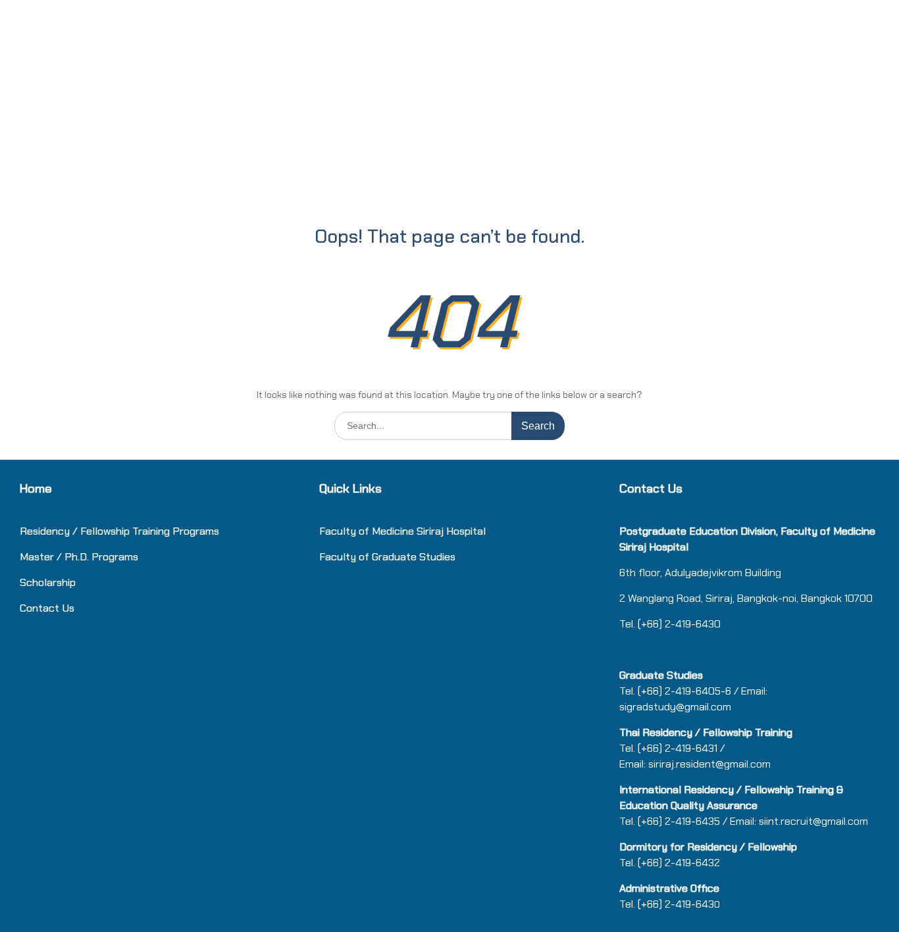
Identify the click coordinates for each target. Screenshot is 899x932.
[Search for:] (449, 425)
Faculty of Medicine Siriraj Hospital (402, 531)
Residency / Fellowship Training (95, 531)
